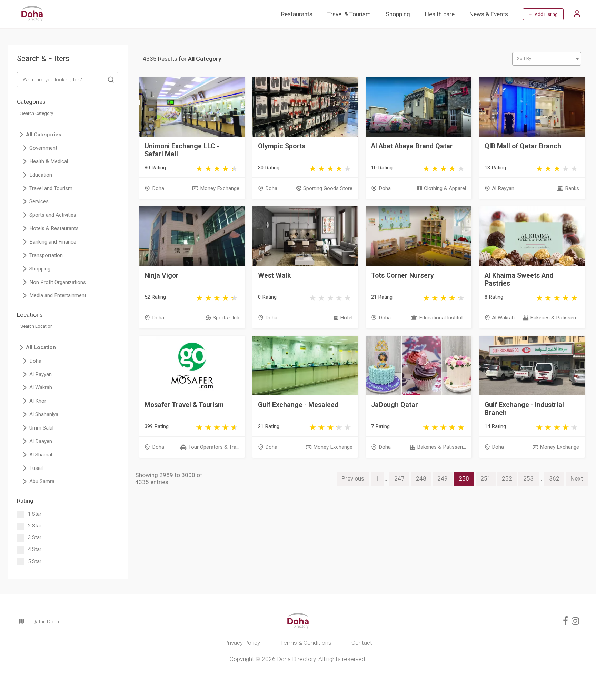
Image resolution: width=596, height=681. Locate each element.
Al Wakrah (503, 318)
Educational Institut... (442, 318)
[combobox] (546, 59)
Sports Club (226, 318)
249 (442, 478)
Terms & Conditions (305, 642)
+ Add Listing (543, 14)
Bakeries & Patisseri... (554, 318)
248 (421, 478)
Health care (440, 14)
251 (485, 478)
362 (554, 478)
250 (464, 478)
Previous (352, 478)
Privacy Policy (242, 642)
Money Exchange (219, 188)
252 (507, 478)
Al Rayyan (503, 188)
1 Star (34, 514)
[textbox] (546, 58)
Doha (158, 188)
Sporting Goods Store (327, 188)
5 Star (34, 561)
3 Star (34, 537)
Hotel (346, 318)
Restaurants (296, 14)
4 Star (34, 549)
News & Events (488, 14)
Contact (361, 642)
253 (528, 478)
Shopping (398, 14)
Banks (572, 188)
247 (399, 478)
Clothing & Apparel (445, 188)
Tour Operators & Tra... (213, 447)
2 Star (34, 526)
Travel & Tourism (349, 14)
